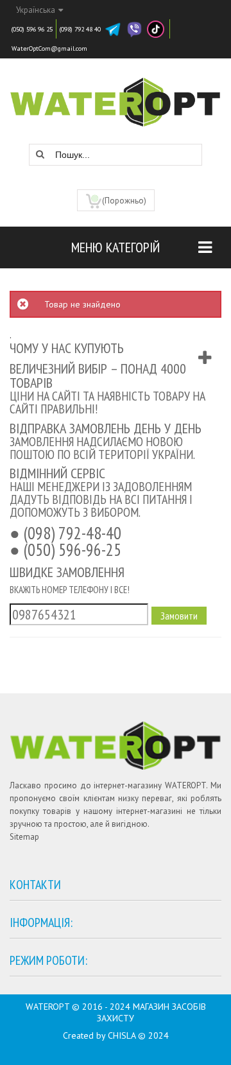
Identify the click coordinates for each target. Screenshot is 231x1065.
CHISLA (121, 1035)
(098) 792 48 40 (80, 29)
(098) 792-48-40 (72, 533)
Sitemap (24, 836)
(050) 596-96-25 (72, 549)
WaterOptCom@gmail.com (49, 48)
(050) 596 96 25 (32, 29)
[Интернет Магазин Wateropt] (115, 95)
